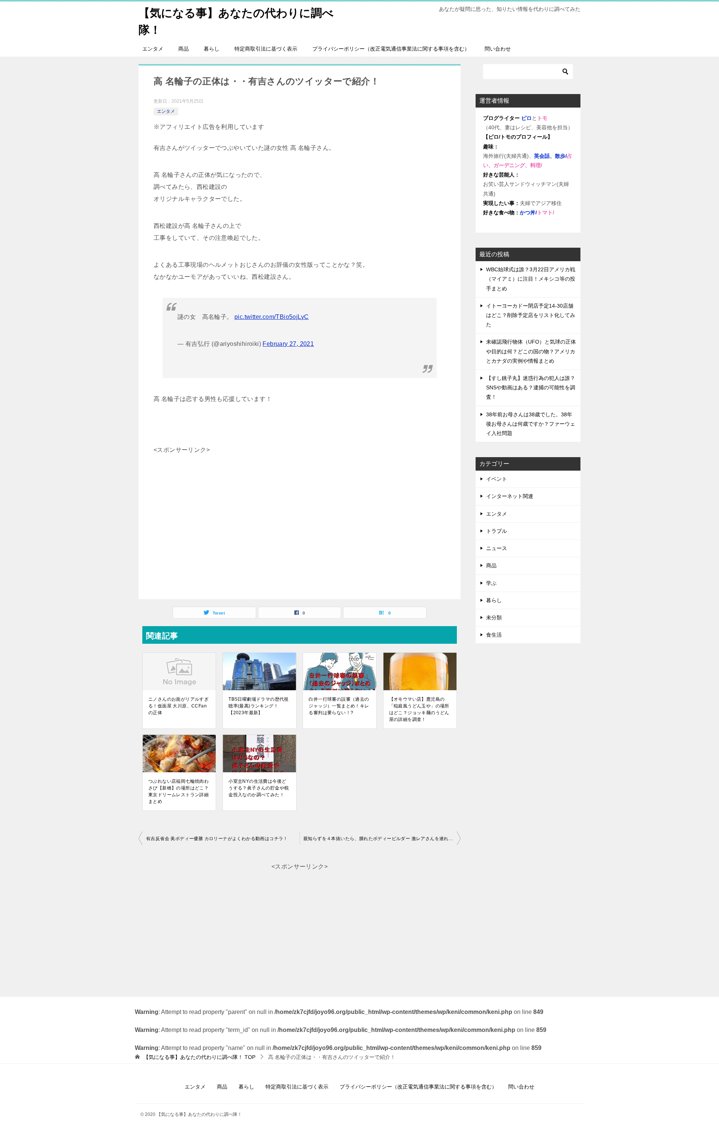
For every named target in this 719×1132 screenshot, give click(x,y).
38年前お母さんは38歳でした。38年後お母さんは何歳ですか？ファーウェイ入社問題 (530, 423)
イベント (496, 479)
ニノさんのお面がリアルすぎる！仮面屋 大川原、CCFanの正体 (178, 706)
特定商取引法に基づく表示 (265, 49)
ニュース (496, 548)
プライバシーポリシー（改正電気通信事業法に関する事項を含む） (391, 49)
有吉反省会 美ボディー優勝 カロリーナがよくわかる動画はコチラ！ (219, 838)
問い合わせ (498, 49)
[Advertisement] (300, 508)
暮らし (211, 49)
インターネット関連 (509, 496)
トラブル (496, 531)
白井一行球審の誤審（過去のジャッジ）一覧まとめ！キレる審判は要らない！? (339, 706)
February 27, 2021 (288, 344)
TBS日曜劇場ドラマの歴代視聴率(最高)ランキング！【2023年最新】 (258, 706)
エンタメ (152, 49)
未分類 (494, 618)
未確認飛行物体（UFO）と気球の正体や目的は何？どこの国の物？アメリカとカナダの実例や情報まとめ (531, 351)
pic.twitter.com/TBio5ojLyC (271, 317)
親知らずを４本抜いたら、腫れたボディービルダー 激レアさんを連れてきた (382, 838)
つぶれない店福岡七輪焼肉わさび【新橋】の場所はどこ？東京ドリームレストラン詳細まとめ (178, 791)
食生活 (494, 635)
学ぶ (491, 583)
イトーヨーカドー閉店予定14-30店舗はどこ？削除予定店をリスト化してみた (530, 315)
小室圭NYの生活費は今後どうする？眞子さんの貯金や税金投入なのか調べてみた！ (258, 788)
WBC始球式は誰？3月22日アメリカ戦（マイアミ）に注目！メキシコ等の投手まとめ (530, 278)
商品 (183, 49)
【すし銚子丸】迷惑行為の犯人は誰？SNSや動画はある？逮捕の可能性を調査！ (530, 387)
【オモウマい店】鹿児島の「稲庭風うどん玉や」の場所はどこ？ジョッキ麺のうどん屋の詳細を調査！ (419, 709)
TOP (199, 1057)
